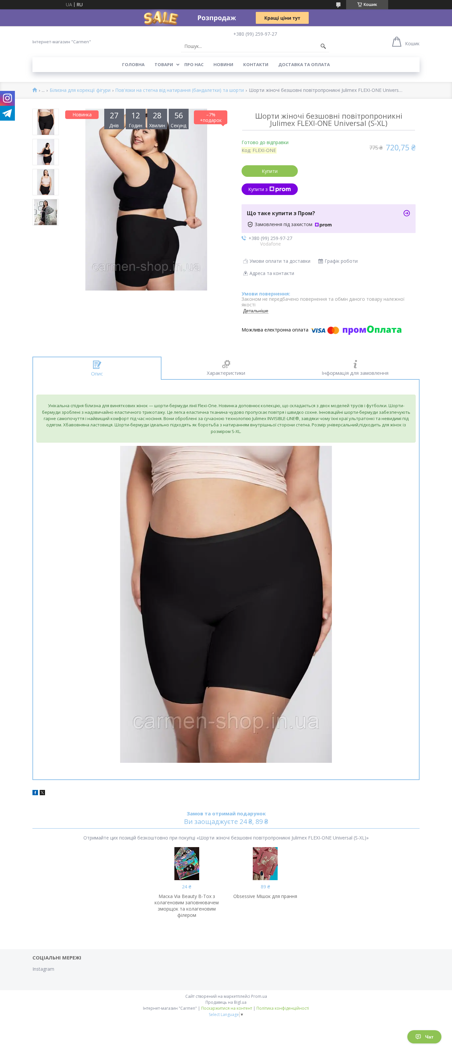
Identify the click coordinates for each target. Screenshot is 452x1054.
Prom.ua (259, 996)
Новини (223, 64)
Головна (133, 64)
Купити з (258, 189)
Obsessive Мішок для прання (265, 896)
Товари (164, 64)
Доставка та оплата (304, 64)
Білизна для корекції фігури (80, 90)
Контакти (255, 64)
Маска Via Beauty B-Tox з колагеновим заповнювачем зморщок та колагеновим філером (187, 905)
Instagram (43, 969)
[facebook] (35, 793)
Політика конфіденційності (282, 1008)
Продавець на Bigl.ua (226, 1002)
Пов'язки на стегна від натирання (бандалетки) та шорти (179, 90)
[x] (42, 793)
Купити (270, 171)
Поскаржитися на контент (226, 1008)
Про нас (193, 64)
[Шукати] (323, 46)
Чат (429, 1036)
